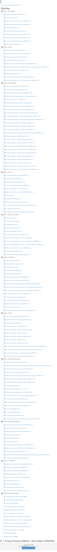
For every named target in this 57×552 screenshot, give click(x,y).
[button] (1, 1)
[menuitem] (1, 3)
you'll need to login (34, 546)
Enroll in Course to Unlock (28, 548)
